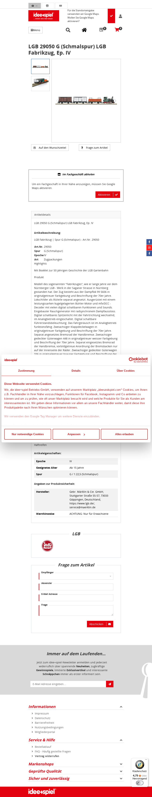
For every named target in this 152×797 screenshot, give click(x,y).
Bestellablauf (43, 747)
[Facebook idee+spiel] (149, 242)
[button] (68, 30)
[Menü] (146, 760)
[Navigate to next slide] (115, 100)
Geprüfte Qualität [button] (44, 771)
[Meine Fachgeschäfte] (84, 30)
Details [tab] (76, 370)
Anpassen (73, 434)
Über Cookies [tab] (126, 370)
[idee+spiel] (43, 15)
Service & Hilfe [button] (41, 739)
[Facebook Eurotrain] (149, 253)
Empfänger (47, 572)
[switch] (139, 783)
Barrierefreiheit (44, 722)
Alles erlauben (124, 434)
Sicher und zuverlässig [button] (48, 778)
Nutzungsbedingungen (49, 727)
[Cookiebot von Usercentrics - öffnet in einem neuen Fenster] (131, 360)
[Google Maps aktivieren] (111, 16)
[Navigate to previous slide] (57, 100)
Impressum (42, 713)
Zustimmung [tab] (26, 370)
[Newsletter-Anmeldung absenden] (109, 684)
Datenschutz (42, 718)
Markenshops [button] (40, 763)
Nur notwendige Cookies (28, 434)
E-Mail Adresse (49, 594)
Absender (46, 583)
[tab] (76, 174)
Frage (44, 604)
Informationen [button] (41, 706)
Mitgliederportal (45, 732)
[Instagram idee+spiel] (149, 247)
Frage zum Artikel (97, 147)
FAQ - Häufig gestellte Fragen (53, 751)
